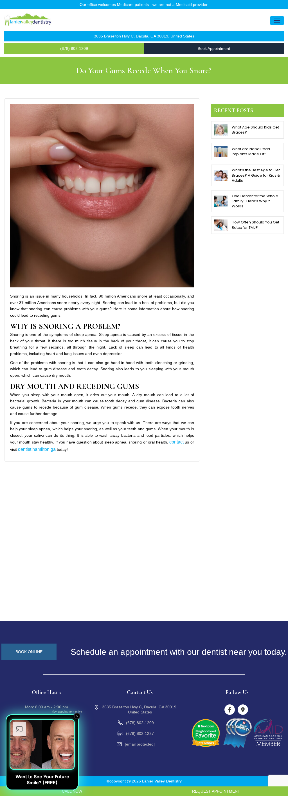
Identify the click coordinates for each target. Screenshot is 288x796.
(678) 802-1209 (74, 48)
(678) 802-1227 (140, 733)
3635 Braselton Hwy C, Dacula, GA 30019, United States (144, 36)
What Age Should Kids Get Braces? (255, 130)
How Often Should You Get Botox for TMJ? (255, 224)
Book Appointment (214, 48)
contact (176, 442)
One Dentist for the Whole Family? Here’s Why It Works (255, 201)
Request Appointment (216, 791)
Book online (28, 651)
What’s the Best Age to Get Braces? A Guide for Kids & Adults (256, 175)
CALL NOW (72, 791)
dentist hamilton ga (37, 449)
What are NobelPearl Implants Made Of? (251, 151)
